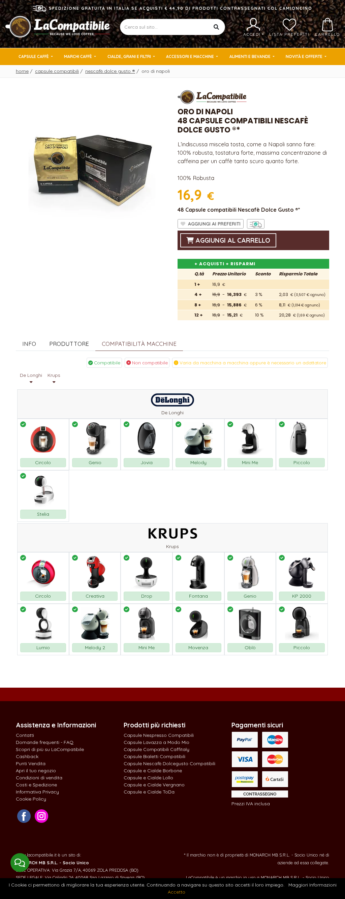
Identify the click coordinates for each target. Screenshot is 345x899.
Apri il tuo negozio (36, 771)
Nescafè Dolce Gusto (110, 71)
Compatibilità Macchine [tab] (139, 343)
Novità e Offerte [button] (304, 56)
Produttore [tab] (69, 343)
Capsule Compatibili (57, 71)
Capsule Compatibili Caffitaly (156, 749)
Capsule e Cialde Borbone (153, 771)
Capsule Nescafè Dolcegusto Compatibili (169, 763)
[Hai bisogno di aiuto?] (19, 862)
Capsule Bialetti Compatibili (154, 756)
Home (22, 71)
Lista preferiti (289, 34)
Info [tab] (29, 343)
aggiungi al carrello (232, 240)
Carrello (327, 34)
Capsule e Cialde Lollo (148, 778)
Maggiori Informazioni (312, 885)
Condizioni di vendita (39, 778)
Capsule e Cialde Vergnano (154, 785)
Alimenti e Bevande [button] (250, 56)
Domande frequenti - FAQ (44, 742)
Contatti (25, 735)
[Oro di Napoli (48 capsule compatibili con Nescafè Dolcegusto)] (91, 163)
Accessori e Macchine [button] (190, 56)
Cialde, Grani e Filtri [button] (129, 56)
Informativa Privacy (37, 792)
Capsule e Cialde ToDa (149, 792)
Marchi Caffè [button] (78, 56)
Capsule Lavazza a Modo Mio (156, 742)
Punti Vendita (30, 763)
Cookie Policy (31, 799)
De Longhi (31, 375)
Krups (54, 375)
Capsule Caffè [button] (34, 56)
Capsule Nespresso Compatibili (159, 735)
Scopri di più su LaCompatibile (50, 749)
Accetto (176, 892)
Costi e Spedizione (36, 785)
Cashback (27, 756)
